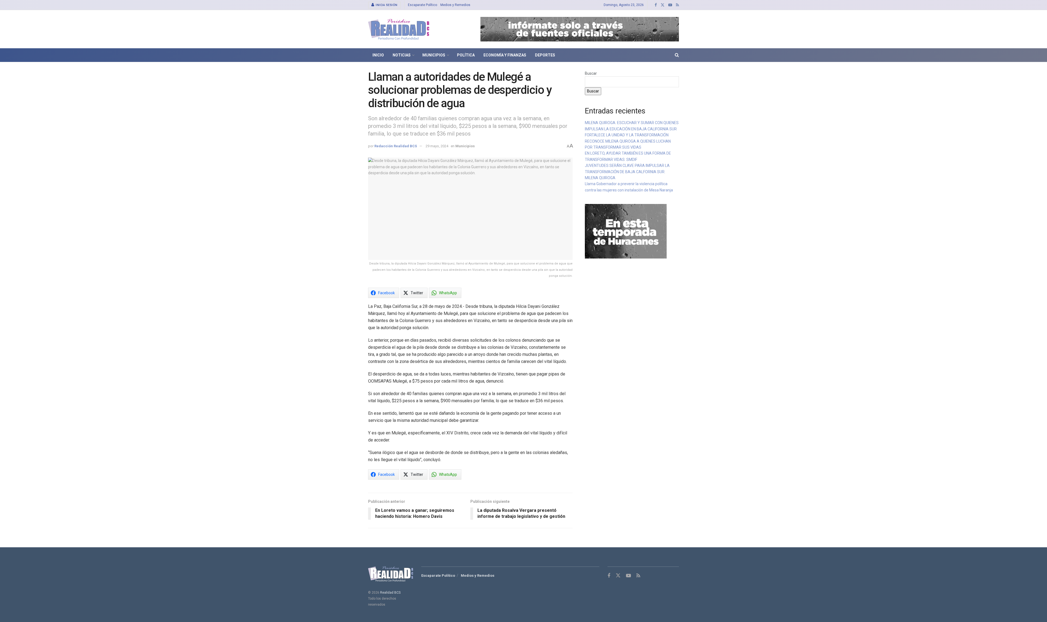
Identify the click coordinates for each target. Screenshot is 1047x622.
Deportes (545, 55)
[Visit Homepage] (398, 29)
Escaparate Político (422, 5)
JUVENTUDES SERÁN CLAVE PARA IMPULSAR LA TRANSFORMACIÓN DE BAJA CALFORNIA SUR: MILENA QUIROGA (627, 171)
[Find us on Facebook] (656, 5)
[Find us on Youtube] (670, 5)
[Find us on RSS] (677, 5)
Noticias (402, 55)
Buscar (591, 73)
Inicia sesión (386, 5)
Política (466, 55)
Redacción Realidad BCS (395, 146)
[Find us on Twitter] (662, 5)
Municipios (433, 55)
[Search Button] (677, 55)
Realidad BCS (390, 592)
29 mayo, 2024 (437, 146)
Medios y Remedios (455, 5)
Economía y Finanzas (504, 55)
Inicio (378, 55)
